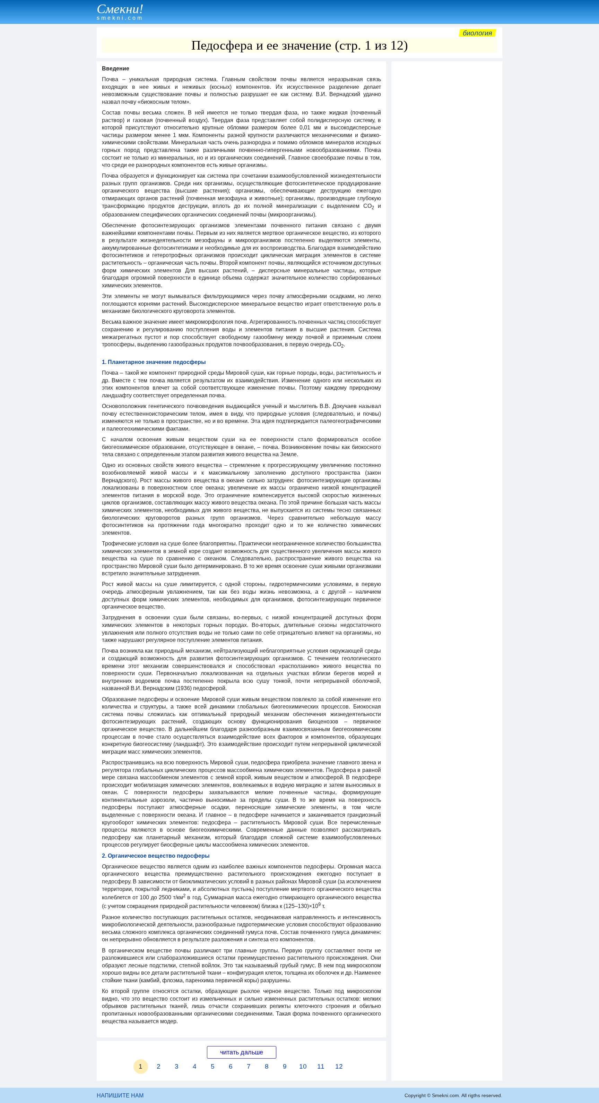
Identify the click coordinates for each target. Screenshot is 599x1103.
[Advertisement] (447, 169)
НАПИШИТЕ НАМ (120, 1095)
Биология (477, 33)
